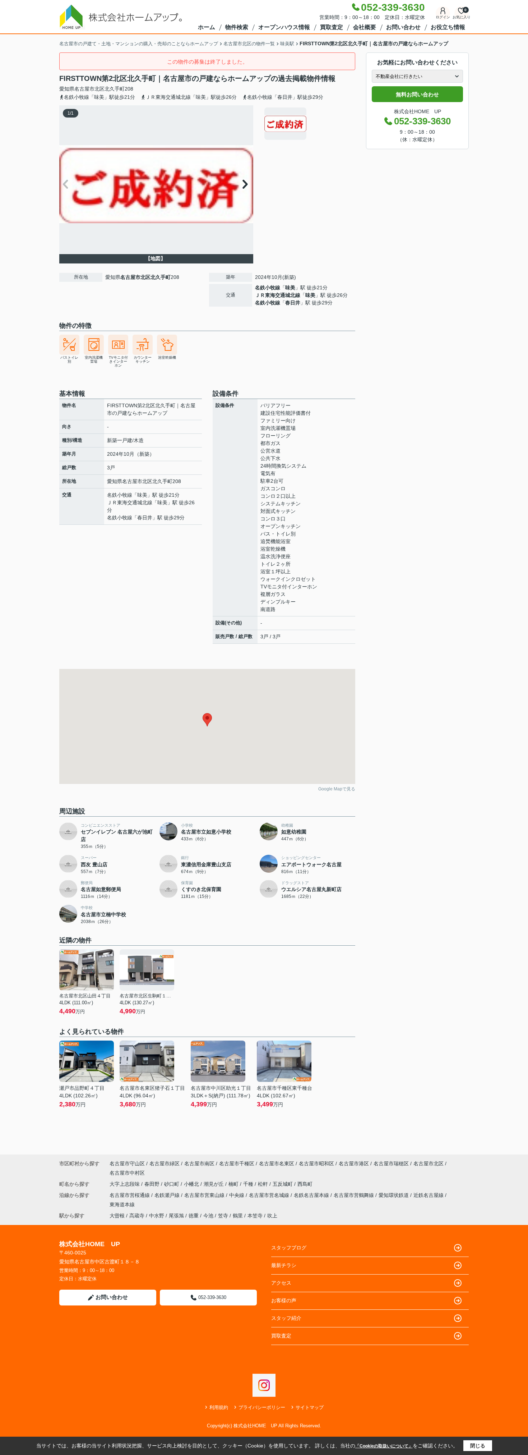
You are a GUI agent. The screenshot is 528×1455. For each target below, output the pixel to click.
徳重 (194, 1215)
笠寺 (223, 1215)
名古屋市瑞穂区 (391, 1163)
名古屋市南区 (199, 1163)
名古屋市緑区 (164, 1163)
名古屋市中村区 (127, 1173)
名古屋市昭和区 (316, 1163)
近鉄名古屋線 (429, 1195)
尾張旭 (176, 1215)
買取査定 (331, 27)
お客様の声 (283, 1300)
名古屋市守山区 (127, 1163)
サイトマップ (310, 1407)
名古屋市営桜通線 (130, 1195)
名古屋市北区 (89, 89)
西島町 (304, 1184)
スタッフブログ (288, 1247)
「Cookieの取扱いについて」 (384, 1446)
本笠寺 (255, 1215)
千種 (249, 1184)
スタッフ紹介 (286, 1318)
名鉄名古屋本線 (312, 1195)
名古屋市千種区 (236, 1163)
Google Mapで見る (336, 788)
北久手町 (115, 89)
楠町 (234, 1184)
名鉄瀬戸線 (167, 1195)
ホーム (206, 27)
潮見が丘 (214, 1184)
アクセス (281, 1283)
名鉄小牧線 (267, 287)
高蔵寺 (136, 1215)
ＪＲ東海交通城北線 (277, 295)
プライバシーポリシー (261, 1407)
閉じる (477, 1446)
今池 (208, 1215)
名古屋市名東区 (276, 1163)
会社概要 (364, 27)
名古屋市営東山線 (205, 1195)
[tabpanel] (308, 123)
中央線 (237, 1195)
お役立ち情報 (448, 27)
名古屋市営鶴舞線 (354, 1195)
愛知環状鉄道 (394, 1195)
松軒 (263, 1184)
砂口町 (172, 1184)
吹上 (272, 1215)
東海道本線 (122, 1204)
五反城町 (283, 1184)
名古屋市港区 (354, 1163)
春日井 (292, 303)
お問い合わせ (403, 27)
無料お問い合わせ (417, 94)
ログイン (443, 17)
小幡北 (192, 1184)
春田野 (152, 1184)
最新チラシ (283, 1265)
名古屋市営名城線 (270, 1195)
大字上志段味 (125, 1184)
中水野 (156, 1215)
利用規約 (218, 1407)
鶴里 (238, 1215)
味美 (290, 287)
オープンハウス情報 (284, 27)
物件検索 (236, 27)
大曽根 (117, 1215)
